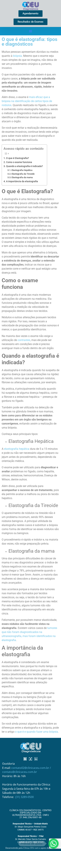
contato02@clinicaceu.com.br (30, 768)
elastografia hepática (16, 448)
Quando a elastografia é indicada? (24, 166)
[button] (30, 31)
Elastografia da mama (22, 177)
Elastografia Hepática (22, 170)
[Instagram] (25, 758)
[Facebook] (30, 758)
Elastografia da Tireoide (23, 174)
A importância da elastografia (22, 181)
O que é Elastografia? (17, 158)
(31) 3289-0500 (24, 797)
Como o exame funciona (19, 162)
